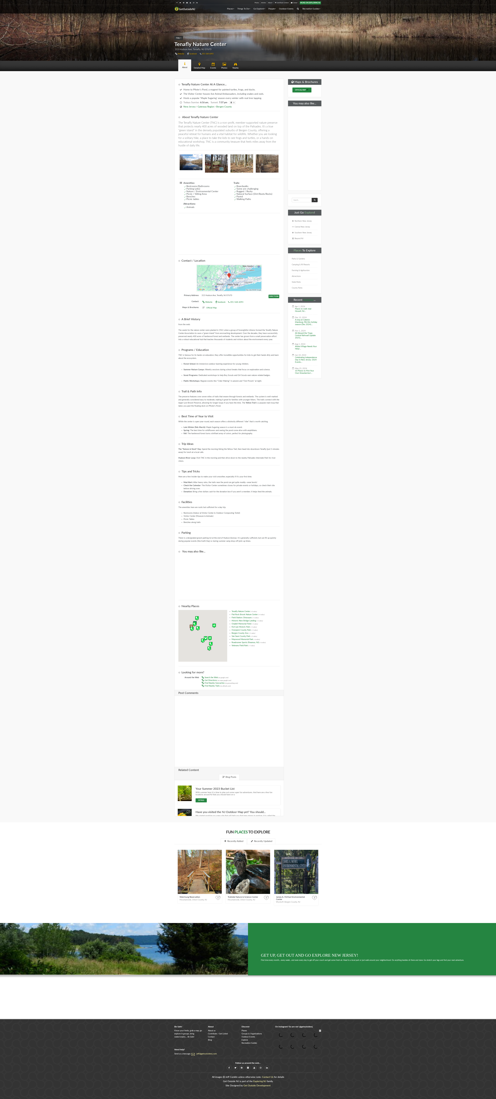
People (271, 9)
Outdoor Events (286, 9)
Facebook (193, 54)
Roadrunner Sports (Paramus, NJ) (249, 642)
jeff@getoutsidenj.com (206, 1054)
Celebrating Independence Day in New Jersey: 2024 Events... (306, 360)
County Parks (297, 288)
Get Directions (217, 680)
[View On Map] (229, 278)
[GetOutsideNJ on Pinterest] (183, 2)
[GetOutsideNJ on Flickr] (187, 2)
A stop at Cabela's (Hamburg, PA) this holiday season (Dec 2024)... (306, 322)
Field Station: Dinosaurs (245, 618)
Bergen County (224, 107)
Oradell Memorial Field (245, 624)
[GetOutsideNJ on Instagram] (193, 2)
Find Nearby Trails (217, 686)
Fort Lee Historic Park (244, 627)
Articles (263, 2)
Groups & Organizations (252, 1034)
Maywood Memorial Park (246, 639)
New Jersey (189, 107)
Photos (257, 2)
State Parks (296, 282)
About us (212, 1031)
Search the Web (216, 677)
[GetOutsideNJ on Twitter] (180, 2)
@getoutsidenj (306, 1027)
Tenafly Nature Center (244, 611)
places (241, 832)
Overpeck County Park (245, 630)
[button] (206, 638)
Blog (210, 1040)
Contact (294, 2)
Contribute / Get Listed (218, 1034)
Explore (309, 212)
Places (230, 9)
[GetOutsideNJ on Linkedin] (197, 2)
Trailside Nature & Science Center (243, 897)
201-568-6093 (207, 54)
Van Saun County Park (244, 636)
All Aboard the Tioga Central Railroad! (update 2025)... (305, 335)
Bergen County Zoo (243, 633)
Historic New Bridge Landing (247, 621)
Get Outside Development (256, 1086)
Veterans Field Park (243, 646)
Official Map (211, 308)
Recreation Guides (311, 9)
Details (201, 800)
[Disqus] (229, 729)
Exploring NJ (259, 1081)
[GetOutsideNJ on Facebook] (229, 1068)
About (270, 2)
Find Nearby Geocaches (221, 683)
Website (180, 54)
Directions (274, 296)
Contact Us (267, 1077)
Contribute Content (282, 2)
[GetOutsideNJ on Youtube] (190, 2)
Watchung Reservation (190, 897)
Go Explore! (258, 9)
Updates (308, 299)
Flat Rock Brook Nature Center (248, 615)
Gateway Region (206, 107)
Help (178, 38)
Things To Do (243, 9)
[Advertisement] (229, 234)
